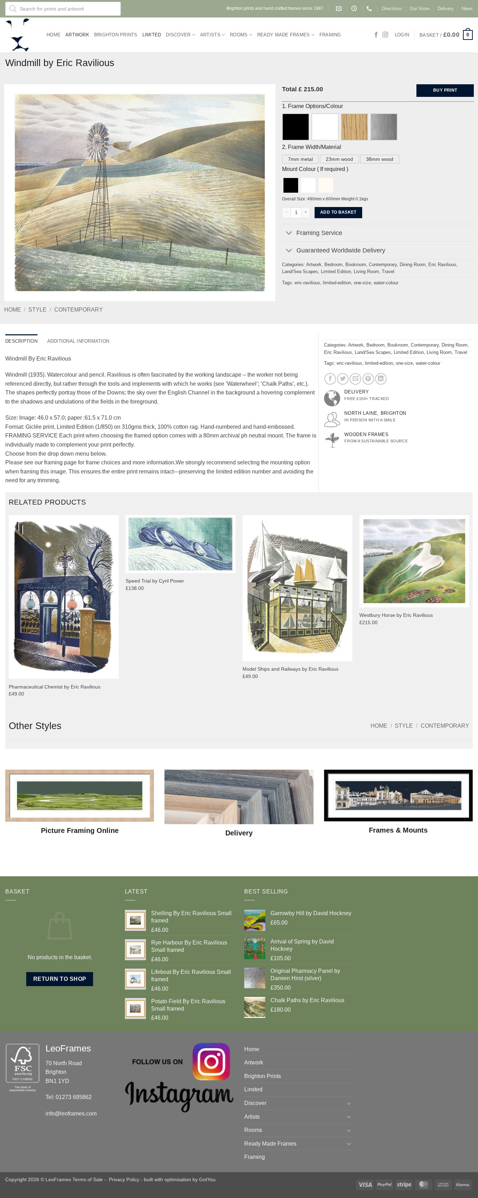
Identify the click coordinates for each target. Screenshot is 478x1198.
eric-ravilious (307, 282)
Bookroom (355, 264)
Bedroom (333, 264)
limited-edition (337, 282)
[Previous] (9, 612)
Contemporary (78, 310)
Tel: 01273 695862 (68, 1097)
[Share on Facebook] (330, 379)
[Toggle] (289, 233)
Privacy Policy (124, 1179)
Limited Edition (336, 271)
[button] (446, 35)
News (467, 8)
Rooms (238, 34)
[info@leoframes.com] (339, 8)
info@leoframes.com (71, 1114)
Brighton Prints (116, 34)
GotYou (207, 1179)
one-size (362, 282)
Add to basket (338, 212)
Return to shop (59, 979)
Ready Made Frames (283, 34)
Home (54, 34)
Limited (151, 34)
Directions (392, 8)
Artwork (77, 34)
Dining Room (413, 264)
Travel (388, 271)
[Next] (469, 612)
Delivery (445, 8)
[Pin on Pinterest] (368, 379)
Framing (330, 34)
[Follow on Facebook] (376, 35)
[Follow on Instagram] (385, 35)
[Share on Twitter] (343, 379)
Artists (210, 34)
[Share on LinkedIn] (381, 379)
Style (37, 310)
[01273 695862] (370, 8)
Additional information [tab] (78, 341)
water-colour (386, 282)
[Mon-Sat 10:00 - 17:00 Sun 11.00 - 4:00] (355, 8)
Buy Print (445, 90)
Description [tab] (21, 341)
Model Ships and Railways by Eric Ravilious (290, 669)
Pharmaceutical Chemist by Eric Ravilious (54, 687)
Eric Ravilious (442, 264)
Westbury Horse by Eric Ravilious (396, 615)
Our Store (419, 8)
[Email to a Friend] (355, 379)
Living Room (366, 271)
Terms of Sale (87, 1179)
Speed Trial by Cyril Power (155, 581)
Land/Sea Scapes (300, 271)
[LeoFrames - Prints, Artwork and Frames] (20, 34)
